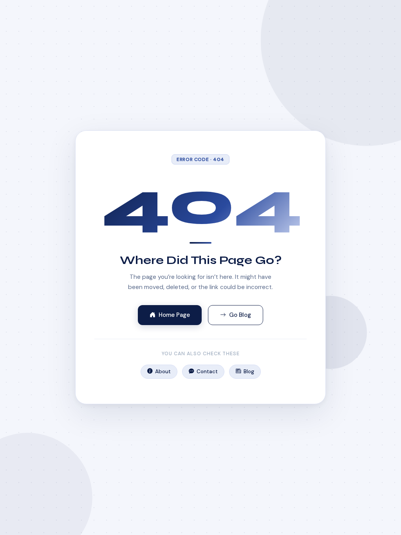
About (163, 371)
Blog (249, 371)
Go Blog (240, 315)
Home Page (174, 315)
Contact (207, 371)
